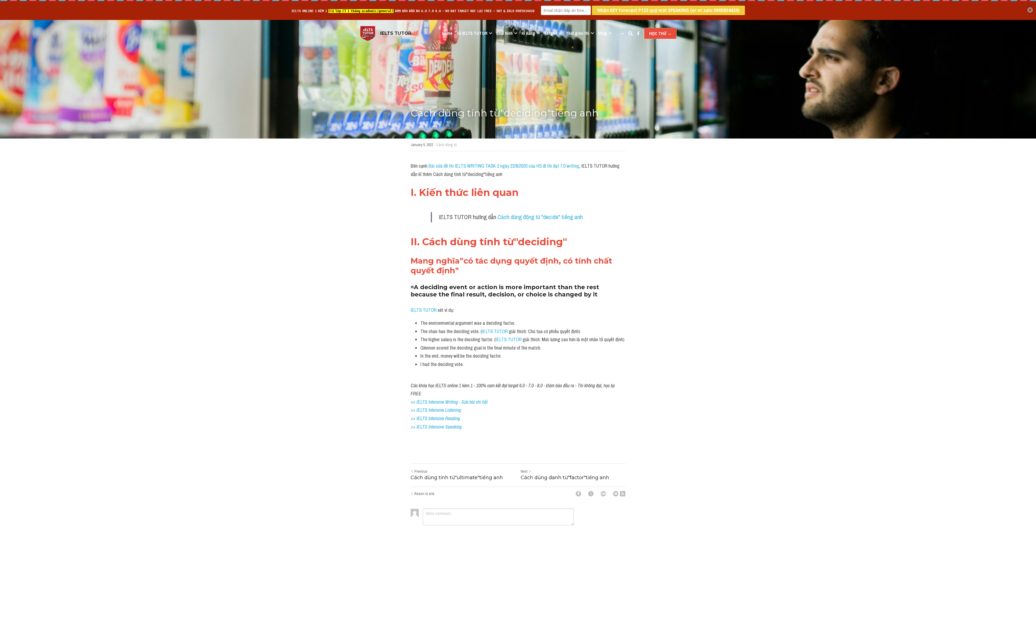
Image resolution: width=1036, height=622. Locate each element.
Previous (420, 471)
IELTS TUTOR (424, 310)
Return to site (424, 493)
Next (524, 471)
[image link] (368, 33)
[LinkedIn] (603, 493)
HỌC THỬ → (660, 33)
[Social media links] (638, 33)
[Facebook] (578, 493)
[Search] (630, 33)
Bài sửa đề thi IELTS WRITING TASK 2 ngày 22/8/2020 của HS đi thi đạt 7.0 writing (503, 166)
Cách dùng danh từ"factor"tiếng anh (565, 478)
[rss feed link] (622, 493)
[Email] (615, 493)
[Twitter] (591, 493)
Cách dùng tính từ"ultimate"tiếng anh (457, 478)
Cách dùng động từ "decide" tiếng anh (540, 217)
